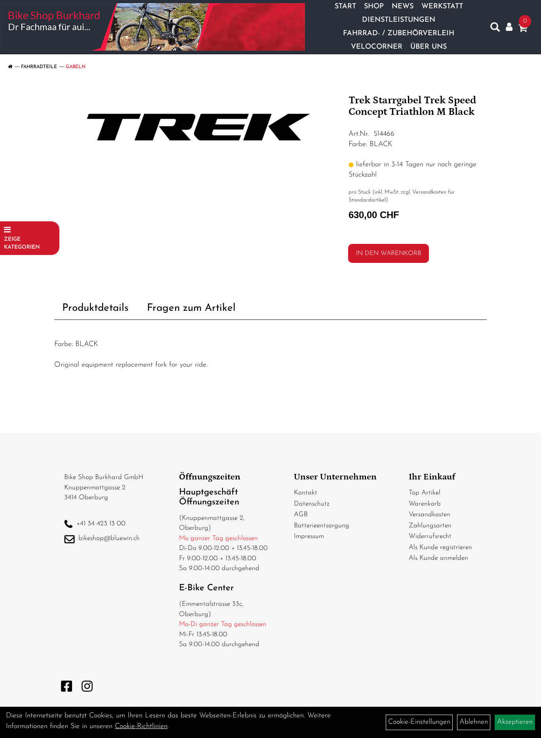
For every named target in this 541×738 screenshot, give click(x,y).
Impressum (309, 536)
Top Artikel (424, 492)
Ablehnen (473, 722)
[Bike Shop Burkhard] (152, 27)
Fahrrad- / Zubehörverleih (398, 33)
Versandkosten (429, 514)
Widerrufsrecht (430, 536)
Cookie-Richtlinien (141, 726)
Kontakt (305, 492)
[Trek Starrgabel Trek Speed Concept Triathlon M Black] (198, 127)
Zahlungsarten (430, 525)
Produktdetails (95, 308)
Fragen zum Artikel (191, 308)
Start (345, 6)
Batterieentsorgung (321, 525)
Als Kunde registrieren (440, 547)
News (402, 6)
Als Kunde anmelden (438, 558)
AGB (301, 514)
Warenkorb (425, 503)
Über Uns (428, 47)
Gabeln (76, 67)
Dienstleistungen (398, 20)
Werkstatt (442, 6)
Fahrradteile (39, 67)
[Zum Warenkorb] (522, 30)
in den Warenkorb (388, 253)
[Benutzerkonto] (509, 27)
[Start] (10, 67)
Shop (374, 6)
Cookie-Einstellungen (419, 722)
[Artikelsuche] (495, 29)
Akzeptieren (515, 722)
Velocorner (376, 47)
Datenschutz (312, 503)
